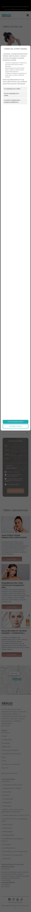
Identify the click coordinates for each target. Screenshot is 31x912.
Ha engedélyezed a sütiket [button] (12, 89)
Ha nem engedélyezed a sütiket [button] (11, 94)
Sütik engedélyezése (15, 422)
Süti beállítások (15, 426)
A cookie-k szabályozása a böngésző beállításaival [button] (12, 101)
